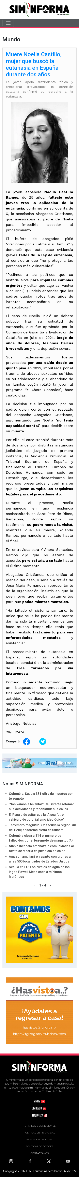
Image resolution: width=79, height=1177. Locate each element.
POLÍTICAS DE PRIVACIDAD (39, 1132)
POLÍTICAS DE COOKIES (39, 1146)
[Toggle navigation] (8, 23)
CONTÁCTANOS (40, 1153)
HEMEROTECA (37, 1115)
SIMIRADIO (37, 1108)
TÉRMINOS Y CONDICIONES (39, 1125)
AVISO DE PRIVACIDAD (39, 1139)
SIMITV (37, 1101)
